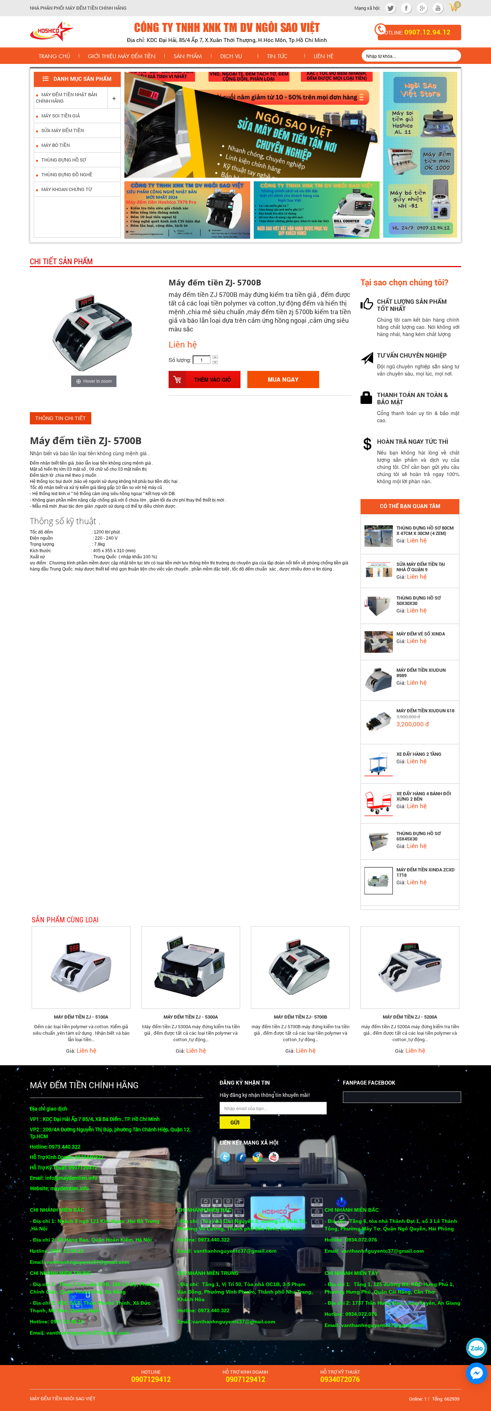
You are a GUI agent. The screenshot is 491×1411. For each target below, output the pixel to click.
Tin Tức (277, 56)
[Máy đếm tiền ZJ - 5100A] (81, 966)
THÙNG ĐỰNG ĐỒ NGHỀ (66, 174)
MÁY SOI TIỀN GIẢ (60, 115)
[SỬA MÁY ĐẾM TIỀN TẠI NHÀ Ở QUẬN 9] (378, 568)
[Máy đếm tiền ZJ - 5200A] (410, 966)
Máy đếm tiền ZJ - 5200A (410, 1017)
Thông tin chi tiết (60, 418)
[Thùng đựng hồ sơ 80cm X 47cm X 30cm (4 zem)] (378, 535)
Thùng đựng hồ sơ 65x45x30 (418, 836)
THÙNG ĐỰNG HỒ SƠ (63, 160)
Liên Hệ (324, 56)
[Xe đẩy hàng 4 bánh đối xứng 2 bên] (378, 802)
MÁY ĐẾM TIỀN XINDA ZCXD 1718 (425, 872)
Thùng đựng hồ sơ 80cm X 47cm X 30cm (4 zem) (425, 530)
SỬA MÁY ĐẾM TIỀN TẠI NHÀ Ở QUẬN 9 (420, 567)
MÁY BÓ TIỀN (55, 145)
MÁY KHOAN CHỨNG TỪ (66, 189)
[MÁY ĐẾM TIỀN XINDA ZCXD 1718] (378, 881)
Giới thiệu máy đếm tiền (122, 56)
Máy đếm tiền (63, 440)
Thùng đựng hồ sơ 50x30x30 (418, 600)
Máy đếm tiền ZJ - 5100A (81, 1017)
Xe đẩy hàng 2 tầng (418, 754)
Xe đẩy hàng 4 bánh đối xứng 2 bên (423, 796)
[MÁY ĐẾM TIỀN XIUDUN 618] (378, 721)
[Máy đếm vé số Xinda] (378, 641)
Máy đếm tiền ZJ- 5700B (300, 1017)
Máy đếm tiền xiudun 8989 (421, 672)
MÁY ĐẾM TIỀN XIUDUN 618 (425, 710)
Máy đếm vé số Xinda (420, 634)
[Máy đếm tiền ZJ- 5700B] (300, 966)
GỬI (234, 1122)
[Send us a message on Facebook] (476, 1373)
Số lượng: (180, 359)
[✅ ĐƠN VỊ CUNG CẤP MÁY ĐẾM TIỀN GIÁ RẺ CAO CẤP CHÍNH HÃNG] (52, 30)
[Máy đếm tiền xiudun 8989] (378, 679)
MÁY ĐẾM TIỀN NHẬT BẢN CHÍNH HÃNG (66, 97)
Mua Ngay (283, 379)
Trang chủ (54, 56)
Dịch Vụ (231, 56)
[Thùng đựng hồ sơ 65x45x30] (378, 840)
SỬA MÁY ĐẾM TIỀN (62, 130)
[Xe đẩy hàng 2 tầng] (378, 763)
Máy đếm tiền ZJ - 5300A (191, 1017)
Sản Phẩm (188, 56)
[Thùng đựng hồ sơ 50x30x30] (378, 605)
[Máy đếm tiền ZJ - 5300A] (190, 966)
